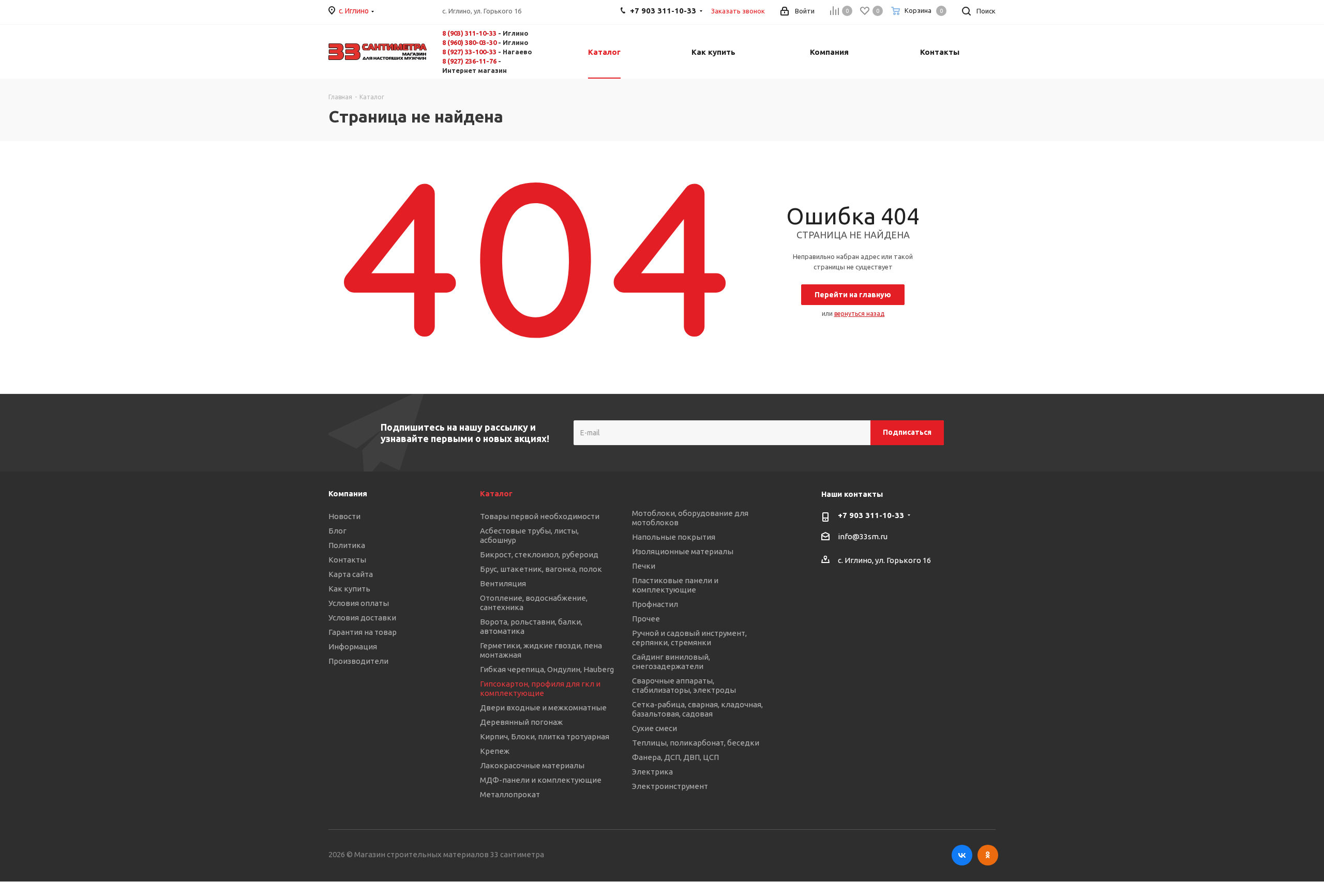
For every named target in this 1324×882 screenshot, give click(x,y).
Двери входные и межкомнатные (543, 707)
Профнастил (655, 604)
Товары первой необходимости (539, 516)
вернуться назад (859, 313)
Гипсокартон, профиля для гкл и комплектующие (540, 688)
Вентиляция (503, 583)
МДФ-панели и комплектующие (540, 779)
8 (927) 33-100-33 (469, 51)
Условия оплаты (358, 603)
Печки (643, 565)
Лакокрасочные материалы (532, 765)
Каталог (496, 493)
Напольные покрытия (673, 537)
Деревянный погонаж (521, 722)
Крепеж (494, 751)
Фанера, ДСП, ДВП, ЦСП (675, 757)
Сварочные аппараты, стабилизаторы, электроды (684, 685)
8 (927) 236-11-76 (469, 61)
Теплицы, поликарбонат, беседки (695, 742)
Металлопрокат (510, 794)
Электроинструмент (670, 786)
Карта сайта (350, 574)
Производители (358, 661)
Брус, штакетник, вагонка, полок (541, 569)
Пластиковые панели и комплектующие (675, 585)
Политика (346, 545)
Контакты (347, 559)
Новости (344, 516)
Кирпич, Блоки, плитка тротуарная (544, 736)
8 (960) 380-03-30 (469, 42)
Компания (347, 493)
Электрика (652, 771)
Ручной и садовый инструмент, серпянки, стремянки (689, 638)
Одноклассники (987, 855)
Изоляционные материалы (682, 551)
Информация (352, 646)
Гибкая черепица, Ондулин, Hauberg (547, 669)
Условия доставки (362, 617)
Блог (337, 530)
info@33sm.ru (862, 536)
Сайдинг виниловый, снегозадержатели (671, 661)
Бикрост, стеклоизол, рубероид (539, 554)
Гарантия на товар (362, 632)
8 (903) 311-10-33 (469, 33)
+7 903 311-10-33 (871, 515)
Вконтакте (962, 855)
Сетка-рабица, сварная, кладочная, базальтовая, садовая (697, 709)
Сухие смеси (654, 728)
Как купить (349, 588)
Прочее (646, 618)
